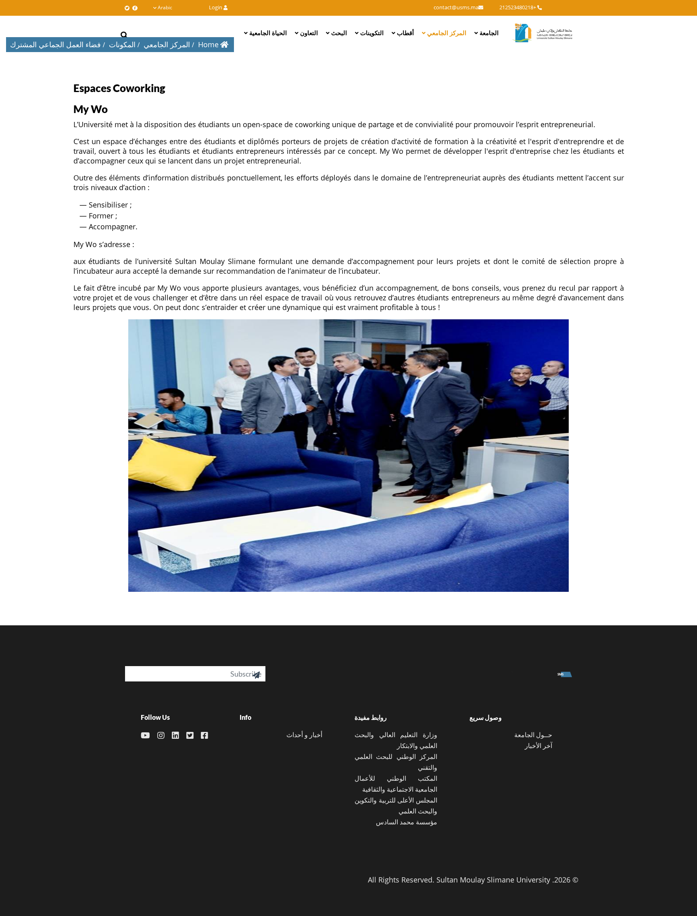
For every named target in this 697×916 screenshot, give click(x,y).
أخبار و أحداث (304, 734)
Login (216, 7)
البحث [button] (338, 33)
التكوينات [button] (371, 33)
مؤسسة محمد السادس (406, 821)
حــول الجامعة (533, 734)
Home (208, 44)
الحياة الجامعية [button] (267, 33)
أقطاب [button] (404, 33)
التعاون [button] (308, 33)
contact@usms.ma (456, 7)
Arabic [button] (165, 7)
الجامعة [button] (488, 33)
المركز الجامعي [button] (446, 33)
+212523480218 (518, 7)
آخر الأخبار (538, 745)
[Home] (542, 32)
